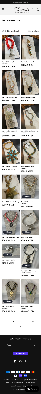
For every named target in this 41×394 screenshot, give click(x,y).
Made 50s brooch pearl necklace (9, 132)
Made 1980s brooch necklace (8, 307)
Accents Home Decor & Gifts (19, 380)
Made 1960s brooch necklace (27, 202)
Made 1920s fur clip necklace (8, 62)
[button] (3, 9)
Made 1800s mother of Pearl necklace (30, 132)
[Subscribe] (34, 345)
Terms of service (15, 386)
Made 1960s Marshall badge (11, 202)
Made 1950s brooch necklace (27, 307)
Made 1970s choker (27, 237)
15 (33, 321)
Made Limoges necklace (9, 97)
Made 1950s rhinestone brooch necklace (28, 272)
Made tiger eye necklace (9, 166)
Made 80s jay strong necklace (27, 167)
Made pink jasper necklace (10, 237)
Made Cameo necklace (28, 97)
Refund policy (18, 382)
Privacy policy (30, 382)
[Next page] (20, 327)
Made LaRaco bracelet (28, 62)
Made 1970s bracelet (8, 260)
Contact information (22, 389)
